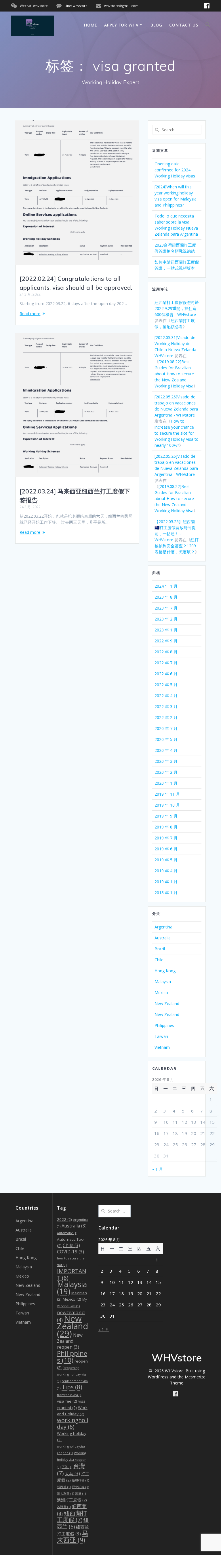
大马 (72, 1474)
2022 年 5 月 (166, 684)
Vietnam (162, 1047)
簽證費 (64, 1507)
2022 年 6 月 (166, 673)
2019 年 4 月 (166, 870)
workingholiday (72, 1423)
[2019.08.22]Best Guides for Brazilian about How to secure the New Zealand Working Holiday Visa (174, 374)
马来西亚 (72, 1536)
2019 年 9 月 (166, 816)
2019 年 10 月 (167, 805)
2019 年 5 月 (166, 859)
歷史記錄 (80, 1487)
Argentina (163, 927)
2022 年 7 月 (166, 662)
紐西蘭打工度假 (72, 1516)
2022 (64, 1219)
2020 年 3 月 (166, 761)
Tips (72, 1387)
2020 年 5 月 (166, 739)
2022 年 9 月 (166, 641)
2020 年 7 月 (166, 728)
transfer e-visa (69, 1395)
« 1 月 (157, 1169)
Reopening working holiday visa (72, 1374)
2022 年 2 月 (166, 717)
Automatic (67, 1233)
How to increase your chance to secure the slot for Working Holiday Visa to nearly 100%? (177, 433)
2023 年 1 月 (166, 630)
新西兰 (64, 1487)
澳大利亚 (65, 1494)
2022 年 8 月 (166, 651)
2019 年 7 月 (166, 838)
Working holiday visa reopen (71, 1460)
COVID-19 (70, 1252)
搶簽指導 (80, 1480)
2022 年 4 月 (166, 695)
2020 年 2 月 (166, 772)
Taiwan (161, 1036)
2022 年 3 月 (166, 706)
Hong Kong (165, 970)
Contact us (183, 25)
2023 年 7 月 (166, 608)
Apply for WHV (121, 25)
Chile (159, 959)
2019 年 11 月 (167, 794)
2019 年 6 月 (166, 849)
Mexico (161, 992)
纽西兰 (73, 1523)
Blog (156, 25)
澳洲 (80, 1494)
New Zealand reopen (70, 1341)
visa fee (67, 1401)
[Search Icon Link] (208, 25)
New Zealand (167, 1003)
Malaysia (163, 981)
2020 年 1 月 (166, 783)
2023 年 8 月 (166, 597)
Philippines (164, 1025)
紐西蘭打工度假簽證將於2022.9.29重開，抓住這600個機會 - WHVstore (177, 308)
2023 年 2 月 (166, 619)
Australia (163, 938)
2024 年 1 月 (166, 586)
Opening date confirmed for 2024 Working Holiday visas (175, 170)
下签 (67, 1467)
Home (90, 25)
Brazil (160, 948)
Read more (30, 313)
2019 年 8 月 (166, 827)
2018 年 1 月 (166, 892)
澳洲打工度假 (72, 1500)
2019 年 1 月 (166, 881)
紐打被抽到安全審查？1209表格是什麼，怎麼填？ (177, 546)
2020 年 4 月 (166, 750)
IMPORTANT (71, 1274)
